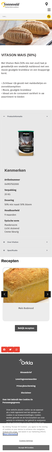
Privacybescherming (26, 386)
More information (10, 434)
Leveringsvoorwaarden (26, 379)
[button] (47, 294)
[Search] (49, 16)
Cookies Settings (26, 441)
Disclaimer (26, 393)
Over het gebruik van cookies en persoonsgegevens (18, 401)
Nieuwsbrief (26, 372)
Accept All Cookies (26, 448)
